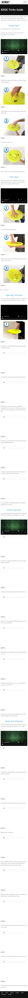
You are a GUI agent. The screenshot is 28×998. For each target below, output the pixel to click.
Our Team (3, 994)
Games (12, 992)
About (22, 992)
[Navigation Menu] (25, 2)
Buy (2, 992)
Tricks (6, 992)
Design (17, 992)
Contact (10, 994)
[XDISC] (5, 2)
